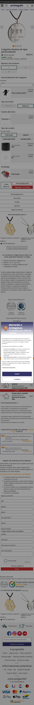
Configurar (17, 379)
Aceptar (17, 374)
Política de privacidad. (8, 367)
